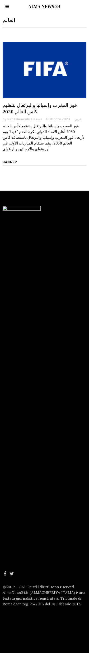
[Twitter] (11, 573)
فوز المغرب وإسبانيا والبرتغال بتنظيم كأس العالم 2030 (40, 108)
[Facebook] (5, 573)
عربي (78, 119)
